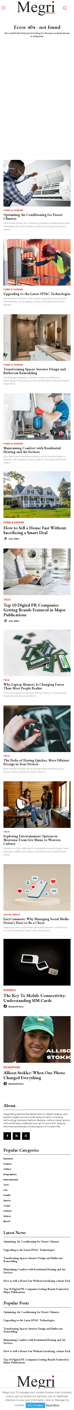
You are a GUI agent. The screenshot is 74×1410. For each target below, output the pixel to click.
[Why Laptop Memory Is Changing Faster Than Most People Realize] (37, 653)
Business (9, 990)
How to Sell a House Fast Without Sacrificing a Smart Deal (34, 530)
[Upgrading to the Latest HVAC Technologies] (37, 262)
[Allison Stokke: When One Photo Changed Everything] (37, 1039)
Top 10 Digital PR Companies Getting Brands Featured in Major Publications (34, 610)
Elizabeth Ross (16, 1006)
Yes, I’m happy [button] (35, 1405)
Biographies (11, 1067)
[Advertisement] (37, 79)
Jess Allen (13, 539)
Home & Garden (13, 210)
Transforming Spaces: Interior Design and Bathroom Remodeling (34, 371)
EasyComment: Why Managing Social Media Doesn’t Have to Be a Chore (36, 921)
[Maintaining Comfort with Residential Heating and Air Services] (37, 416)
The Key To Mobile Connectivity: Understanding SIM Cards (34, 998)
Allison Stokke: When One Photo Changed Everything (34, 1075)
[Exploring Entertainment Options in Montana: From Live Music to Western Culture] (37, 804)
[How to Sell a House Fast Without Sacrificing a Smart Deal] (37, 494)
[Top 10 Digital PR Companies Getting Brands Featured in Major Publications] (37, 571)
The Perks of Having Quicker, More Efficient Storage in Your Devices (36, 762)
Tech (6, 600)
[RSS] (16, 1136)
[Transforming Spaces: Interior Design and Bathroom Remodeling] (37, 337)
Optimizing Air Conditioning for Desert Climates (33, 216)
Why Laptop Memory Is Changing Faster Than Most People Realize (33, 686)
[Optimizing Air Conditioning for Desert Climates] (37, 183)
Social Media (11, 914)
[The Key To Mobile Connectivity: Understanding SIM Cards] (37, 962)
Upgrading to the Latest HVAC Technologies (36, 294)
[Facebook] (7, 1136)
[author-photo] (5, 539)
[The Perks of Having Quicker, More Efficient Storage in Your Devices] (37, 728)
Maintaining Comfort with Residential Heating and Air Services (32, 450)
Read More (52, 1405)
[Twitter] (26, 1136)
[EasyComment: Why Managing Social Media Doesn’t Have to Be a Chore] (37, 887)
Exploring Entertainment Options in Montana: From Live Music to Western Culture (32, 840)
